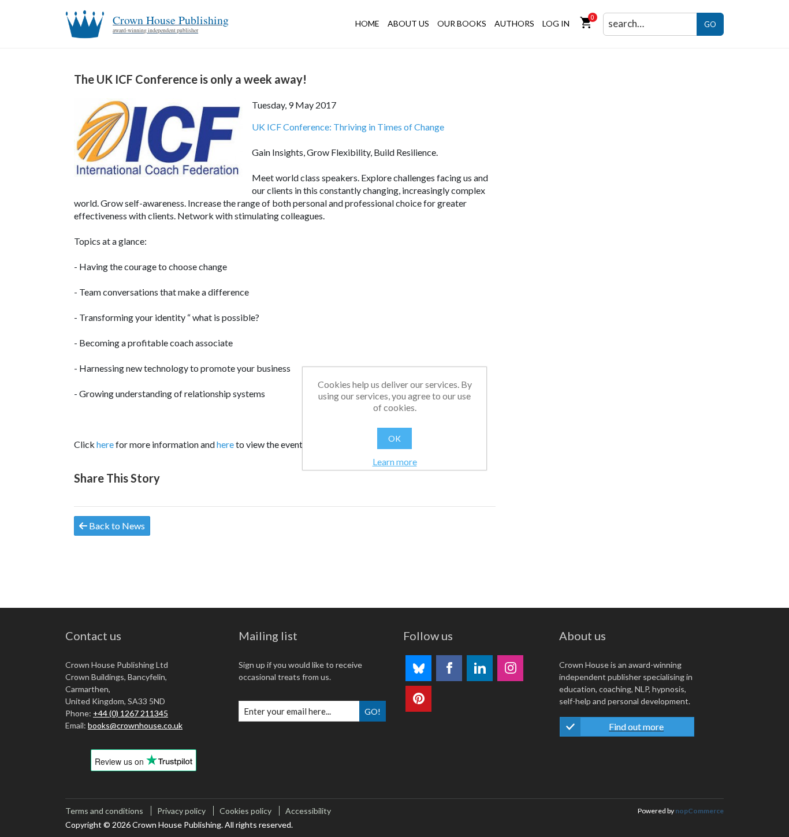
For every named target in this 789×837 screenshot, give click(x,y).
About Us (408, 23)
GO (710, 24)
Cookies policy (245, 811)
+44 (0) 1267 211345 (130, 713)
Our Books (461, 23)
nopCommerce (699, 810)
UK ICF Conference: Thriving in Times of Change (348, 126)
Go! (372, 711)
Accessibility (308, 811)
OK (394, 438)
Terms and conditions (104, 811)
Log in (556, 23)
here (105, 444)
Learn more (395, 461)
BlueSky (418, 668)
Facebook (449, 668)
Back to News (116, 525)
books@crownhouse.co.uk (135, 725)
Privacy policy (181, 811)
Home (367, 23)
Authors (514, 23)
